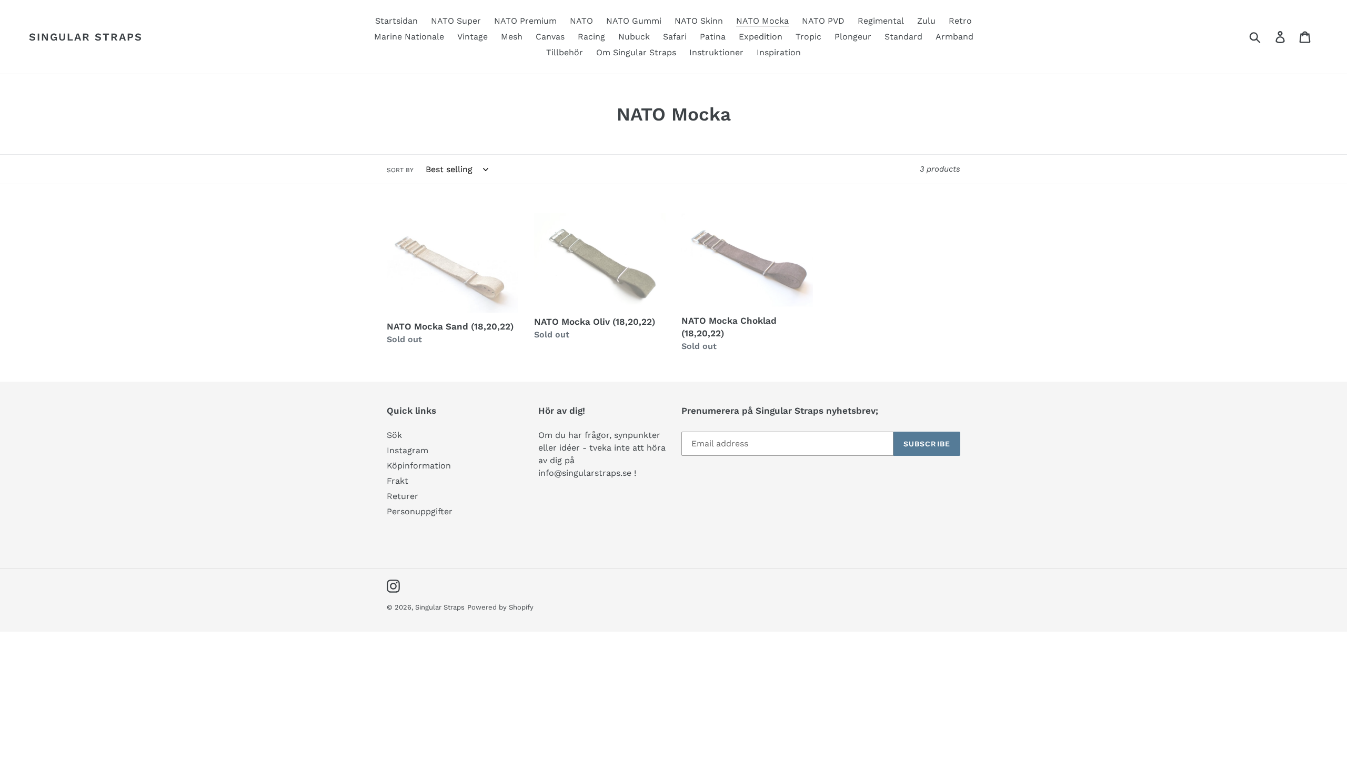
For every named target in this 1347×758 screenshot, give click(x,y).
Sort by (400, 170)
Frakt (397, 481)
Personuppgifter (420, 511)
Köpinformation (419, 466)
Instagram (407, 450)
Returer (402, 496)
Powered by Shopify (500, 607)
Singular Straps (86, 37)
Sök (394, 435)
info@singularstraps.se (584, 473)
